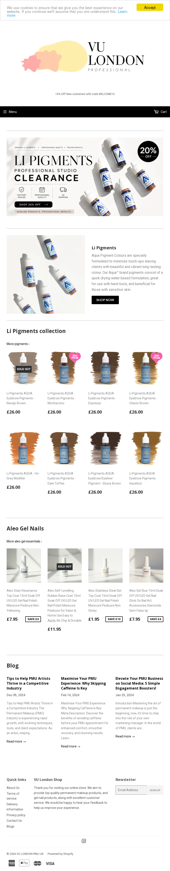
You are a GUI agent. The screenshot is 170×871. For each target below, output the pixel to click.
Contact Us (14, 820)
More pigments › (18, 344)
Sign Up (155, 790)
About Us (13, 788)
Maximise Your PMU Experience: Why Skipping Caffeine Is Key (83, 683)
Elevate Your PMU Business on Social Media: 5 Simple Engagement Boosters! (139, 683)
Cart (163, 112)
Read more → (16, 741)
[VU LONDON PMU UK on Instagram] (84, 841)
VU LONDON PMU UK (30, 853)
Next (160, 178)
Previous (9, 178)
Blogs (10, 826)
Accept (150, 7)
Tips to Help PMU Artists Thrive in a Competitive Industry (28, 683)
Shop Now (105, 300)
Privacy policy (16, 815)
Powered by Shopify (60, 853)
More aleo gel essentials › (24, 541)
